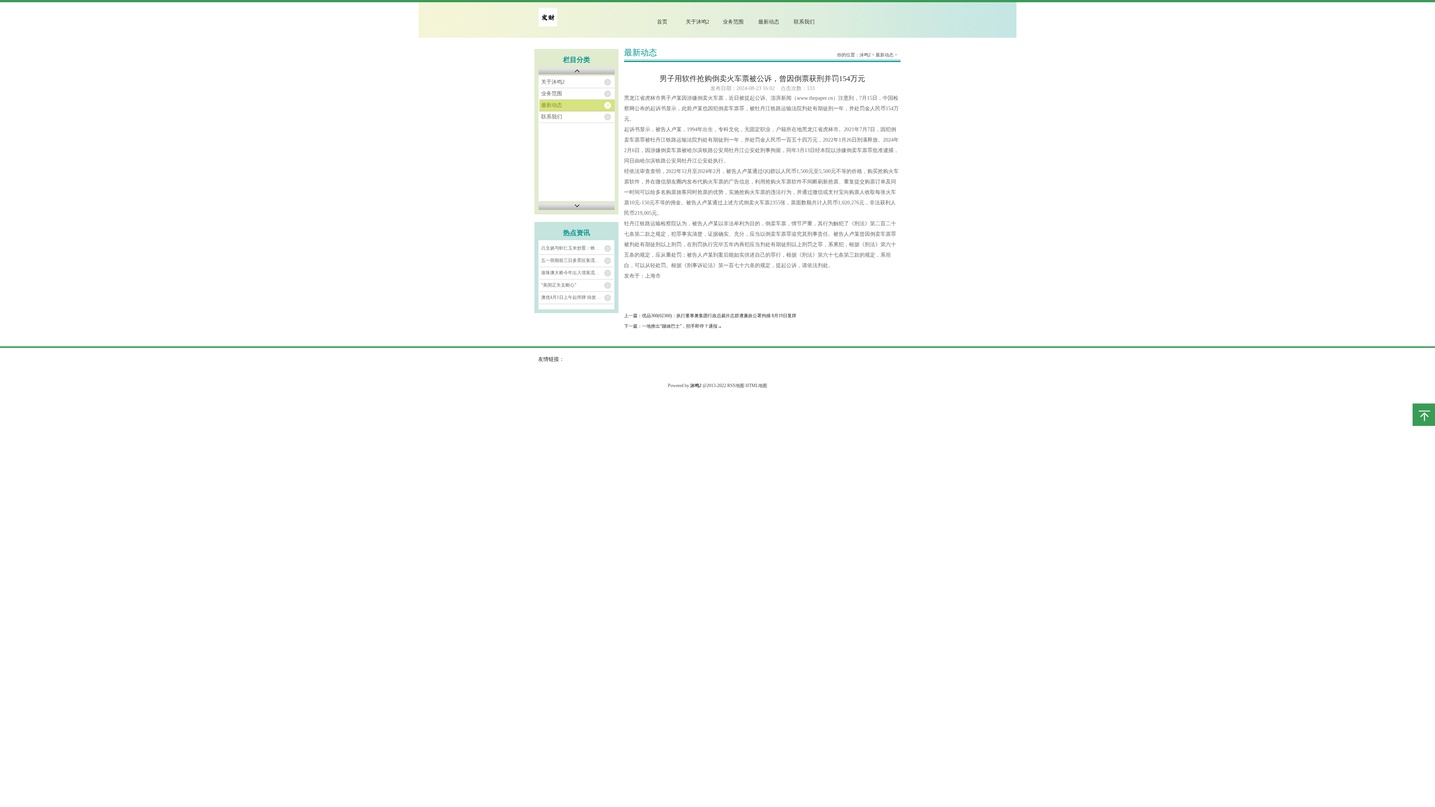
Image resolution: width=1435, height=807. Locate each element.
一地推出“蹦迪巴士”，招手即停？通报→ (682, 326)
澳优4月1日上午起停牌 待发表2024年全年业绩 (577, 297)
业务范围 (733, 22)
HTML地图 (756, 385)
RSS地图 (735, 385)
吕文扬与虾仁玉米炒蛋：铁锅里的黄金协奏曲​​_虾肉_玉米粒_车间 (577, 248)
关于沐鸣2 (697, 22)
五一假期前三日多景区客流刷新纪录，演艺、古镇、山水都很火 (577, 260)
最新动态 (768, 22)
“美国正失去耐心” (558, 285)
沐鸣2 (865, 55)
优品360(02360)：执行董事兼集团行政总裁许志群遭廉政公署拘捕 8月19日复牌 (719, 315)
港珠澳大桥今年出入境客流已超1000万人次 (577, 272)
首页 (662, 22)
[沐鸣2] (547, 25)
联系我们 (804, 22)
